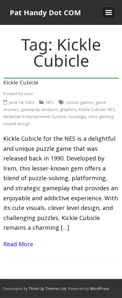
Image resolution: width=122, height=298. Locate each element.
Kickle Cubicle (20, 82)
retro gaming (100, 116)
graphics (68, 109)
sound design (16, 124)
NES (50, 102)
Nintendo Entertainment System (34, 116)
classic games (79, 102)
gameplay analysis (39, 109)
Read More (18, 244)
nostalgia (77, 116)
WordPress (99, 288)
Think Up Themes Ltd (47, 288)
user (28, 93)
